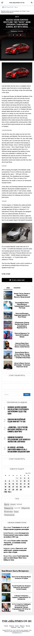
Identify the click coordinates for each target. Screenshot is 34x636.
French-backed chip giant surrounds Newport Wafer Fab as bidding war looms (16, 558)
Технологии (9, 514)
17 (24, 484)
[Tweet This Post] (13, 35)
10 (24, 481)
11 (28, 481)
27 (9, 490)
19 (5, 487)
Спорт (16, 511)
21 (13, 487)
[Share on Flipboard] (17, 35)
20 (9, 487)
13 (9, 484)
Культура (19, 504)
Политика (8, 511)
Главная (6, 626)
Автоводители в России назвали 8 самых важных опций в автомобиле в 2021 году (16, 535)
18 (28, 484)
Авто (16, 7)
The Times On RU (8, 7)
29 (17, 490)
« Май (5, 492)
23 (21, 487)
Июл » (10, 492)
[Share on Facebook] (9, 35)
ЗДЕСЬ (17, 631)
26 (5, 490)
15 (17, 484)
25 (28, 487)
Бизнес (13, 504)
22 (17, 487)
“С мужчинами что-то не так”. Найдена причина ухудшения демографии (16, 528)
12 (5, 484)
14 (13, 484)
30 (21, 490)
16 (20, 484)
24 (24, 487)
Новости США (17, 508)
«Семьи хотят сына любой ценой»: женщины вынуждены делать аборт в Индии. (15, 550)
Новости (8, 508)
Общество (25, 508)
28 (13, 490)
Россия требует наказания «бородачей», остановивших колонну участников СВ (16, 543)
